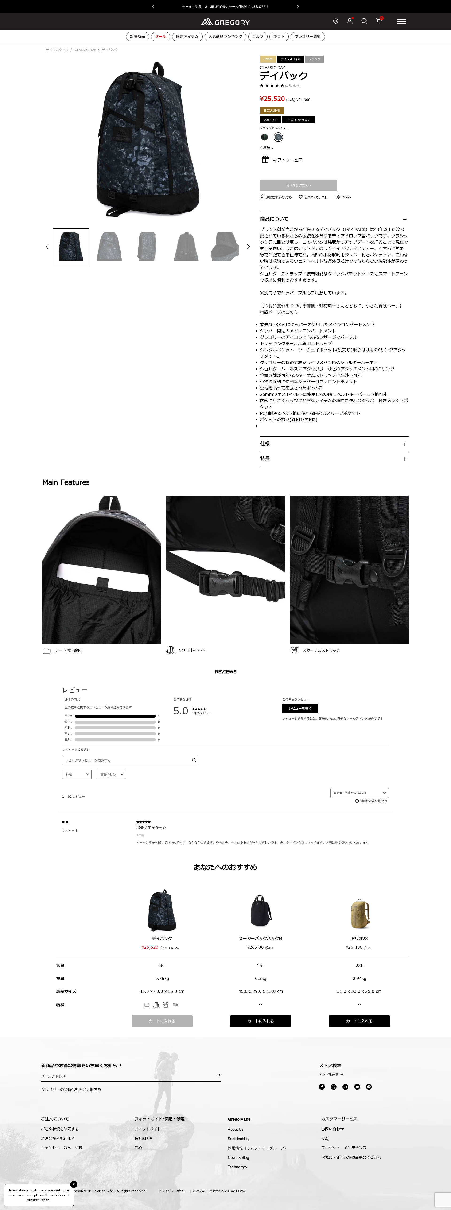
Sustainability (238, 1138)
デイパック (162, 939)
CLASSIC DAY (85, 49)
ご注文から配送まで (58, 1138)
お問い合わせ (332, 1129)
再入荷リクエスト (299, 185)
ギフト (279, 36)
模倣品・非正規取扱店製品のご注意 (351, 1157)
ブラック (314, 59)
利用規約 (199, 1191)
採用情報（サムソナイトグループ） (258, 1148)
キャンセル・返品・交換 (61, 1148)
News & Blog (238, 1157)
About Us (235, 1129)
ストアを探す (329, 1074)
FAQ (138, 1148)
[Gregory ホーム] (225, 21)
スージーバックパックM (260, 939)
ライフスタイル (57, 49)
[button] (155, 6)
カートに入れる (162, 1021)
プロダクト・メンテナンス (343, 1148)
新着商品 (137, 36)
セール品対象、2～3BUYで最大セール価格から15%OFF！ (225, 6)
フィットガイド (148, 1129)
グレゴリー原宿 (308, 36)
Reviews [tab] (225, 671)
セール (160, 36)
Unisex (268, 59)
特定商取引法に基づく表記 (228, 1191)
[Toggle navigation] (401, 21)
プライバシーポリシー (173, 1191)
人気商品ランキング (225, 36)
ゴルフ (258, 36)
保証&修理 (143, 1138)
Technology (237, 1166)
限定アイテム (187, 36)
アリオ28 (359, 939)
